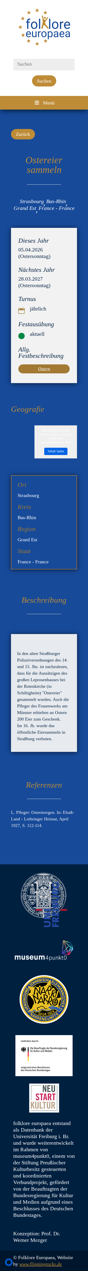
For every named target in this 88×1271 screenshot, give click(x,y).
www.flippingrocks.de (40, 1264)
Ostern (44, 368)
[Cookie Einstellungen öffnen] (9, 1264)
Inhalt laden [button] (56, 451)
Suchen (44, 81)
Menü (49, 102)
